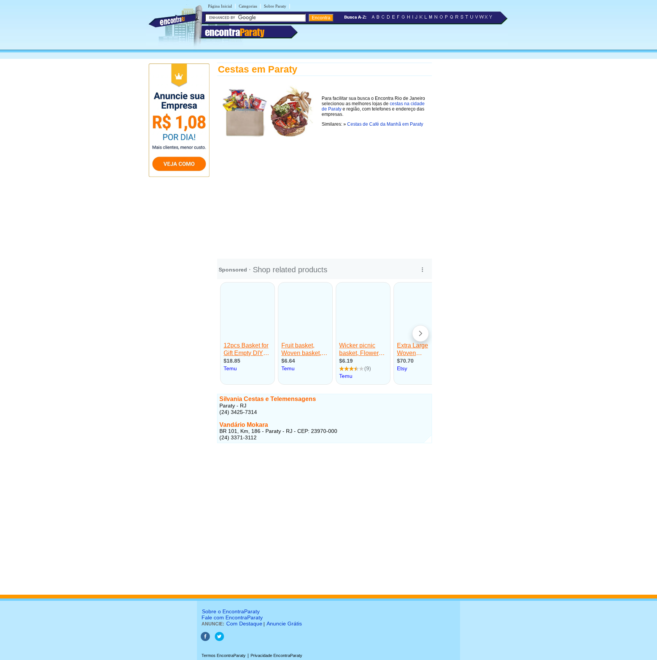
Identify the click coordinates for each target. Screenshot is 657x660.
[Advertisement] (324, 193)
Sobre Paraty (275, 6)
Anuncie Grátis (284, 624)
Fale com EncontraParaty (232, 617)
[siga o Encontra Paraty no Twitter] (219, 639)
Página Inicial (220, 6)
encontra (234, 32)
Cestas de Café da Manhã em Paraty (385, 124)
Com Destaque (244, 624)
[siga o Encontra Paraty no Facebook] (205, 639)
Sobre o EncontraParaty (231, 611)
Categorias (248, 6)
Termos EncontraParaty (224, 655)
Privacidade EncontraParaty (276, 655)
